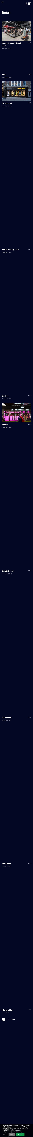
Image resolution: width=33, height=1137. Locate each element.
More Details (17, 61)
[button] (3, 2)
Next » (13, 1019)
